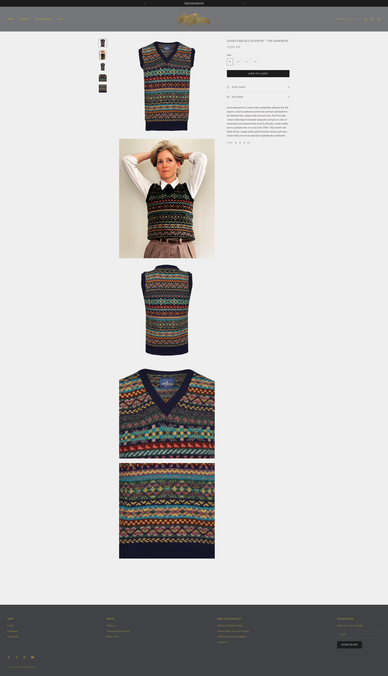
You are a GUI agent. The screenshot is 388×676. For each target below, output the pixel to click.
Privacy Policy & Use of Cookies (233, 631)
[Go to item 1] (103, 43)
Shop (10, 19)
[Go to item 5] (103, 88)
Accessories (13, 636)
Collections (43, 19)
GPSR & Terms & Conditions (231, 636)
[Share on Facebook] (236, 143)
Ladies (10, 625)
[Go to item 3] (103, 67)
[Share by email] (248, 143)
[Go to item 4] (103, 77)
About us (111, 625)
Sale (60, 19)
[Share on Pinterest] (244, 143)
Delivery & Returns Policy (230, 625)
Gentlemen (12, 631)
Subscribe (349, 644)
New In (24, 19)
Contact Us (222, 642)
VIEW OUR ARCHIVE (194, 3)
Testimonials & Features (118, 631)
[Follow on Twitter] (16, 657)
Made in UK (113, 636)
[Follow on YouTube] (32, 657)
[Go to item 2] (103, 55)
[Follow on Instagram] (24, 657)
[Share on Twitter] (240, 143)
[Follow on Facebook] (8, 657)
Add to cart (258, 73)
